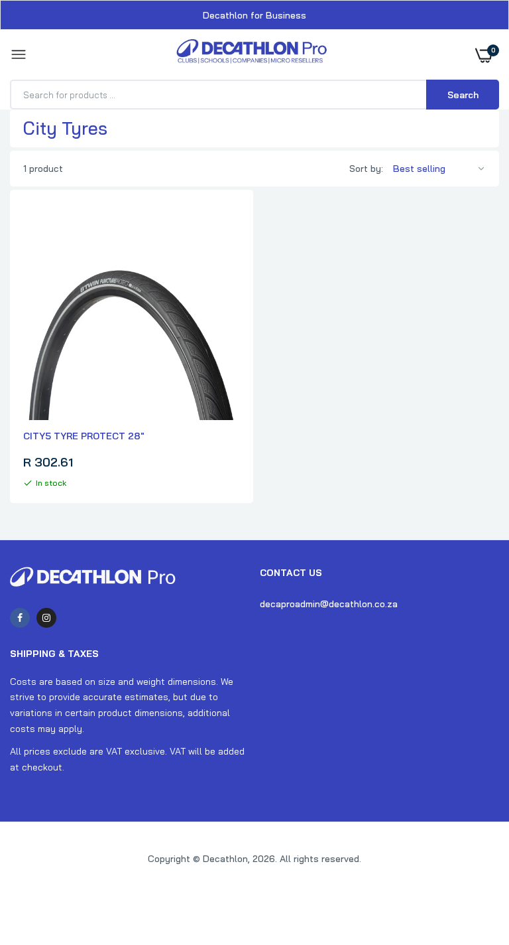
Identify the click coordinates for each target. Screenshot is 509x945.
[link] (472, 862)
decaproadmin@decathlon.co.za (329, 604)
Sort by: (366, 169)
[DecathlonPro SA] (251, 55)
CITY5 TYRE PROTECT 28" (83, 436)
